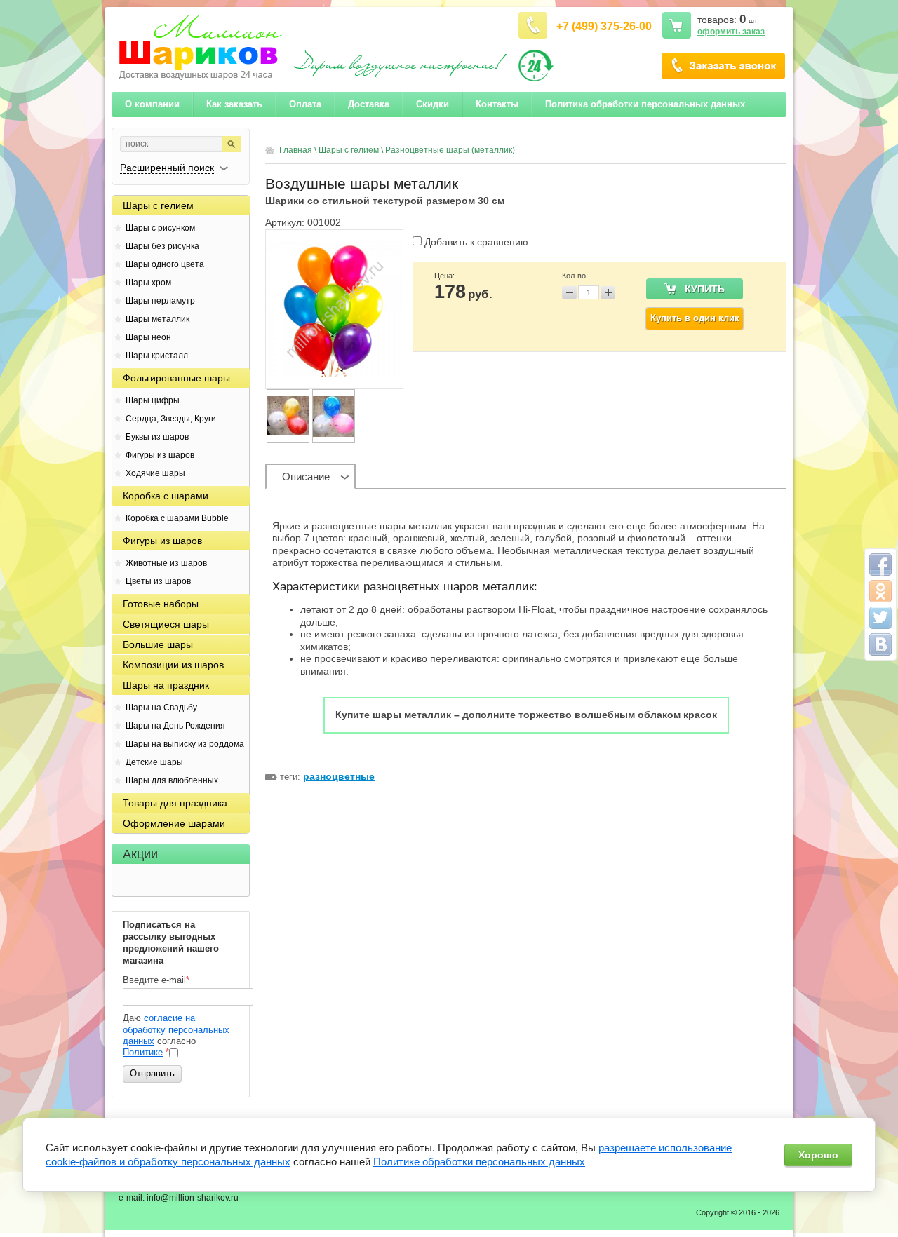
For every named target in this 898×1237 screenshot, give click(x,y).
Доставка (368, 104)
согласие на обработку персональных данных (176, 1029)
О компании (723, 66)
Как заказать (234, 104)
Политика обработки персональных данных (645, 104)
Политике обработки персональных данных (479, 1162)
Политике (143, 1052)
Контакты (497, 104)
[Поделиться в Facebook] (880, 564)
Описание (306, 476)
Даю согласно (176, 1035)
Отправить (152, 1073)
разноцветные (339, 776)
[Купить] (694, 288)
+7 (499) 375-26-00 (604, 26)
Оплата (305, 104)
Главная (295, 150)
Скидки (432, 104)
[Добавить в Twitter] (880, 618)
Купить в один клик (694, 318)
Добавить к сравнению (475, 242)
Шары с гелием (349, 150)
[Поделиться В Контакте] (880, 644)
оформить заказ (731, 31)
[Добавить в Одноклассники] (880, 591)
